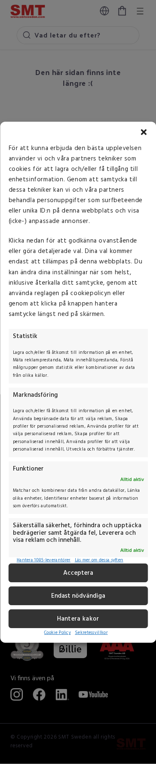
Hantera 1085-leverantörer (44, 560)
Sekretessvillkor (91, 632)
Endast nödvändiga (78, 596)
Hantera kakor (78, 619)
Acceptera (78, 573)
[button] (143, 132)
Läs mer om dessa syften (99, 560)
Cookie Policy (57, 632)
